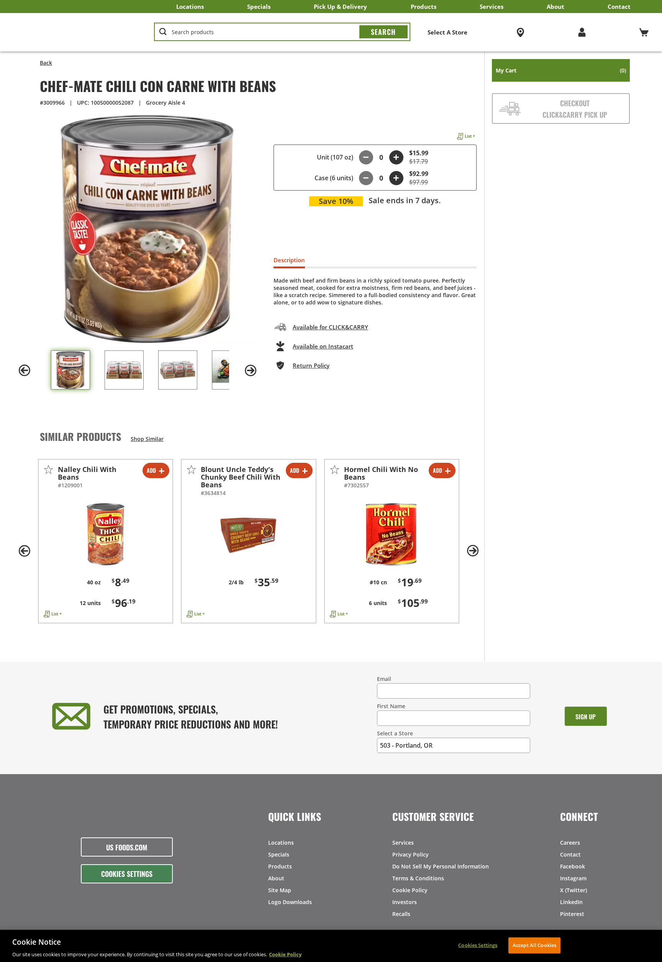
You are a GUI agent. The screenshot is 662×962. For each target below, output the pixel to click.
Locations (190, 6)
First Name (391, 706)
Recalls (401, 914)
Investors (404, 902)
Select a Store (395, 733)
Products (423, 6)
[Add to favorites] (48, 469)
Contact (619, 6)
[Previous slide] (24, 370)
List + (470, 136)
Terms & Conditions (418, 878)
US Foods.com (126, 847)
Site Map (279, 890)
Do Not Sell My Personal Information (440, 866)
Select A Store (447, 32)
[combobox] (282, 32)
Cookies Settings (126, 873)
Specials (258, 6)
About (555, 6)
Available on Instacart (323, 346)
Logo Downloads (290, 902)
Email (384, 678)
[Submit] (383, 31)
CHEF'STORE (73, 32)
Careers (570, 842)
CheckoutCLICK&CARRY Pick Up (574, 108)
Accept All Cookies (534, 944)
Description (289, 260)
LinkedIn (571, 902)
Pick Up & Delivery (340, 6)
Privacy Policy (410, 854)
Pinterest (572, 914)
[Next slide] (250, 370)
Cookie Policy (410, 890)
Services (491, 6)
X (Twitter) (573, 890)
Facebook (572, 866)
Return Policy (311, 365)
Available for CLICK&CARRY (330, 327)
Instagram (573, 878)
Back (46, 62)
